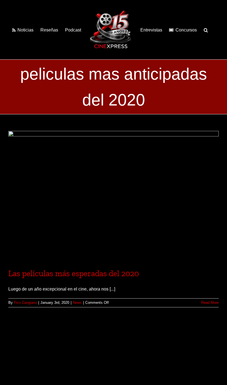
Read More (210, 302)
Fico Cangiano (25, 302)
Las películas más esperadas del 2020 (73, 273)
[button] (206, 30)
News (77, 302)
